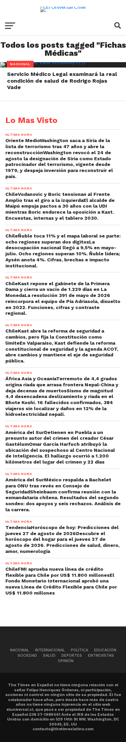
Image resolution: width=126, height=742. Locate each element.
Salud (49, 655)
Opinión (66, 661)
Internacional (50, 650)
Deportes (71, 655)
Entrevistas (101, 655)
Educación (105, 650)
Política (79, 650)
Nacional (19, 650)
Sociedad (27, 655)
